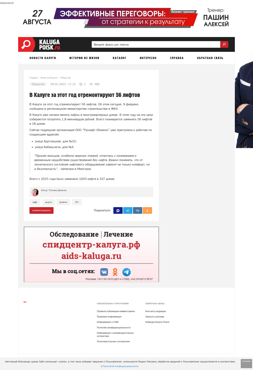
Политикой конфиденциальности (120, 366)
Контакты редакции (155, 311)
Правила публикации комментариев (116, 311)
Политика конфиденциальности (114, 327)
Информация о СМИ (108, 322)
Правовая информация (109, 316)
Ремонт (63, 202)
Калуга (48, 202)
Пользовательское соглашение (113, 341)
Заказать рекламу (154, 316)
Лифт (34, 202)
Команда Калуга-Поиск (157, 322)
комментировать (41, 210)
